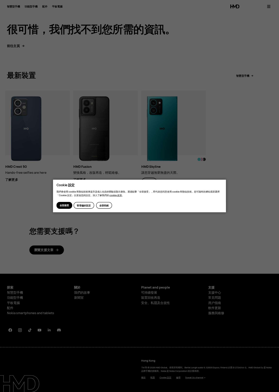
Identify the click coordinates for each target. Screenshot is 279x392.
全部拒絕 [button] (104, 205)
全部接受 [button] (64, 205)
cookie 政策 (115, 195)
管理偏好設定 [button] (84, 205)
